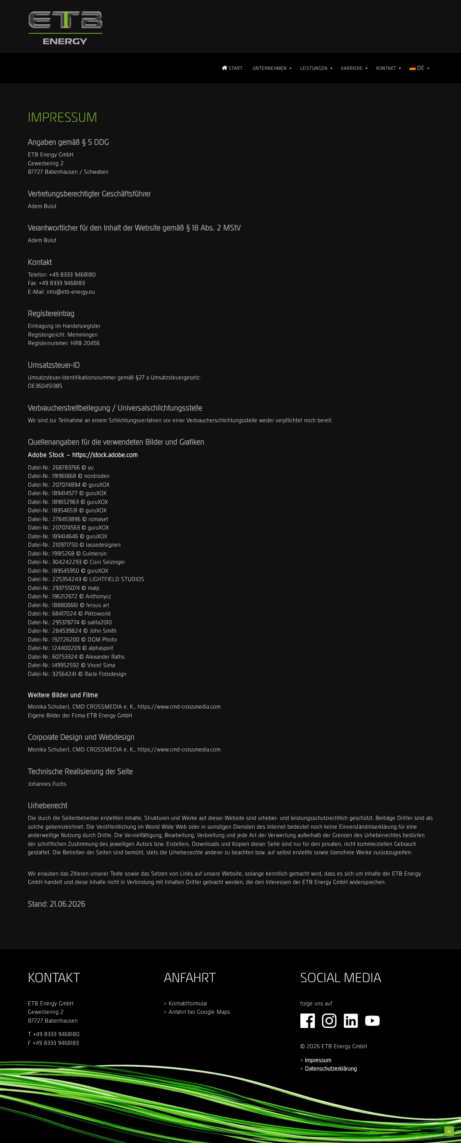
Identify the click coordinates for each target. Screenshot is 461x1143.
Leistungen (314, 68)
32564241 (64, 674)
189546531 (65, 510)
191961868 (64, 476)
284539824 (67, 630)
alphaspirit (101, 648)
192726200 (66, 639)
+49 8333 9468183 (62, 283)
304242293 (67, 562)
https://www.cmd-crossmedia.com (179, 706)
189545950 (65, 570)
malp (94, 588)
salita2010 (100, 622)
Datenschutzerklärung (331, 1068)
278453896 (66, 519)
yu (91, 467)
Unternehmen (270, 68)
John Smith (103, 630)
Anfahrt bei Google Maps (199, 1012)
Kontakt (386, 68)
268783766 (66, 467)
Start (235, 68)
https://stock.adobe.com (105, 455)
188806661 (65, 605)
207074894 (66, 484)
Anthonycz (98, 596)
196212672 (65, 596)
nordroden (97, 476)
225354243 (66, 579)
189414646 (65, 536)
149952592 (65, 665)
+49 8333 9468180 (72, 274)
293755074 (66, 588)
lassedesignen (103, 544)
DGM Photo (102, 639)
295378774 (66, 622)
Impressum (318, 1060)
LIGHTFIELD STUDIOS (116, 579)
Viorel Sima (101, 665)
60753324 (65, 656)
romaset (98, 519)
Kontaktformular (188, 1003)
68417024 (64, 613)
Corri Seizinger (107, 562)
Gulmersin (95, 553)
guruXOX (99, 484)
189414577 (65, 493)
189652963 (65, 502)
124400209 (66, 648)
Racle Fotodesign (106, 674)
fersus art (97, 605)
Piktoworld (98, 613)
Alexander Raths (105, 656)
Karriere (352, 68)
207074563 (66, 527)
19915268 (63, 553)
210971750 (65, 544)
